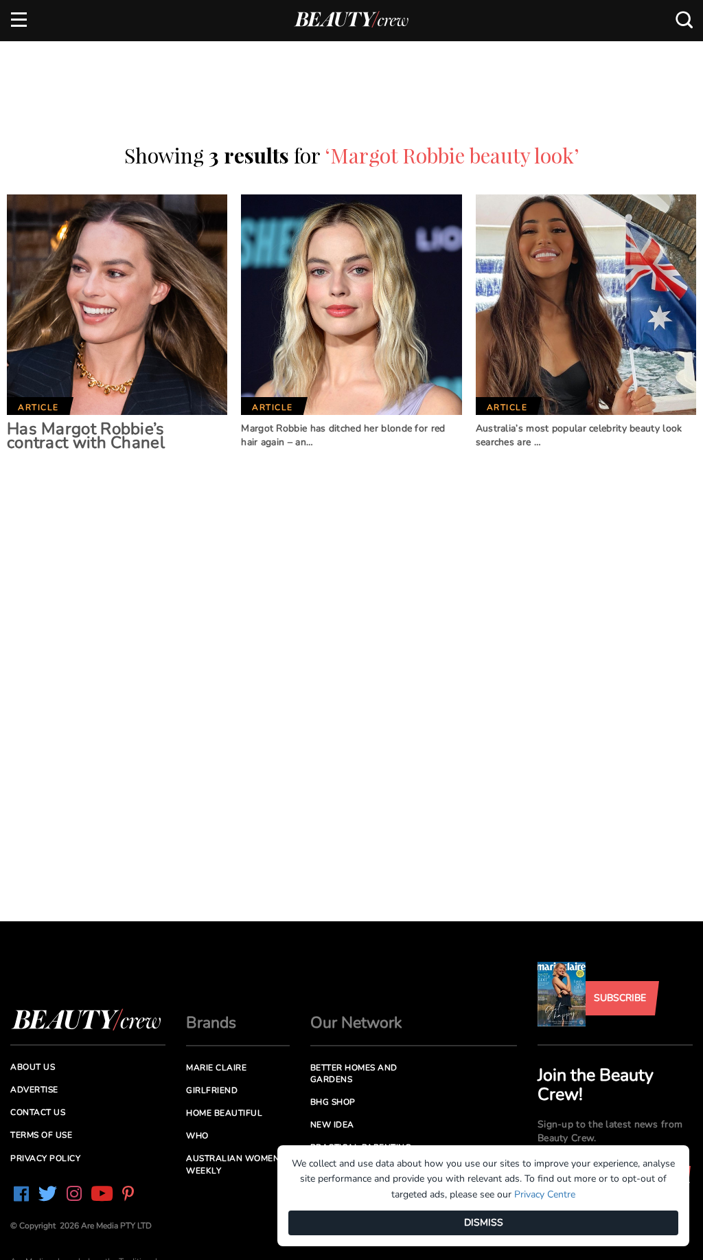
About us (32, 1066)
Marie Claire (216, 1067)
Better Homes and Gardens (353, 1073)
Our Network (356, 1022)
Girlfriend (212, 1090)
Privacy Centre (544, 1194)
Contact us (37, 1112)
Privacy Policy (45, 1158)
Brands (211, 1022)
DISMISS (483, 1222)
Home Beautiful (224, 1112)
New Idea (332, 1124)
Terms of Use (41, 1134)
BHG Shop (333, 1101)
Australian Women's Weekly (236, 1164)
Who (197, 1135)
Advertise (34, 1089)
